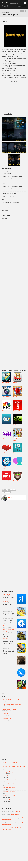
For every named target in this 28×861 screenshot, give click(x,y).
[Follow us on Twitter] (7, 6)
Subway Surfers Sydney (9, 772)
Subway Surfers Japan (9, 787)
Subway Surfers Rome (9, 791)
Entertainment (6, 492)
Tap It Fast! (5, 714)
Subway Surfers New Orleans (11, 762)
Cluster (5, 610)
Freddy (5, 617)
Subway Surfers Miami (9, 795)
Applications (12, 489)
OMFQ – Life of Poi (8, 647)
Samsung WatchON (8, 783)
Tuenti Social (6, 594)
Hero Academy (7, 625)
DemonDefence (14, 814)
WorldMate (6, 638)
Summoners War (6, 718)
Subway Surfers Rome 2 (9, 780)
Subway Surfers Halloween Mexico (11, 704)
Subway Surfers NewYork (9, 776)
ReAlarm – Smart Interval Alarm (10, 699)
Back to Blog (23, 11)
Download (6, 216)
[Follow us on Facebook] (2, 6)
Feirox (5, 3)
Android (4, 489)
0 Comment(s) (5, 12)
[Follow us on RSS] (5, 6)
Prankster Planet (25, 11)
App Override (6, 799)
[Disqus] (14, 523)
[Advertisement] (14, 96)
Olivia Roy (15, 11)
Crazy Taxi (5, 601)
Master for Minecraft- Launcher (21, 11)
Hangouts (18, 811)
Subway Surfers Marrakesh (9, 709)
